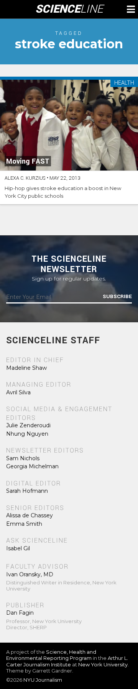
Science (69, 9)
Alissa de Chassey (29, 515)
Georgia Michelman (32, 466)
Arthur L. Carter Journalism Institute (67, 661)
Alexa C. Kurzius (25, 178)
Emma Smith (24, 523)
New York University (103, 664)
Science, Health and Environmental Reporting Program (51, 655)
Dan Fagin (20, 612)
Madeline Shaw (26, 367)
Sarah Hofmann (27, 490)
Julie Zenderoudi (28, 425)
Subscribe (117, 296)
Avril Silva (18, 392)
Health (124, 83)
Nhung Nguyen (27, 433)
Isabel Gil (18, 548)
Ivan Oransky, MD (29, 574)
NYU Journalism (42, 680)
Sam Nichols (22, 458)
